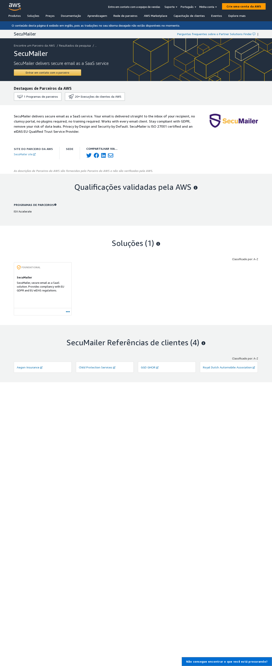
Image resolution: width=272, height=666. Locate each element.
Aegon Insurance (28, 367)
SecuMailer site (23, 154)
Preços (50, 15)
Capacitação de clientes (189, 15)
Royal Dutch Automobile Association (227, 367)
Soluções (33, 15)
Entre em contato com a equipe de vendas (134, 7)
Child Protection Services (95, 367)
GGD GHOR (148, 367)
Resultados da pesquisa (75, 45)
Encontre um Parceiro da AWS (34, 45)
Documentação (71, 15)
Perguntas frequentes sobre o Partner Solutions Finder (214, 34)
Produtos (14, 15)
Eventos (216, 15)
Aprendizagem (97, 15)
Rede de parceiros (125, 15)
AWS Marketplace (155, 15)
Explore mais (237, 15)
